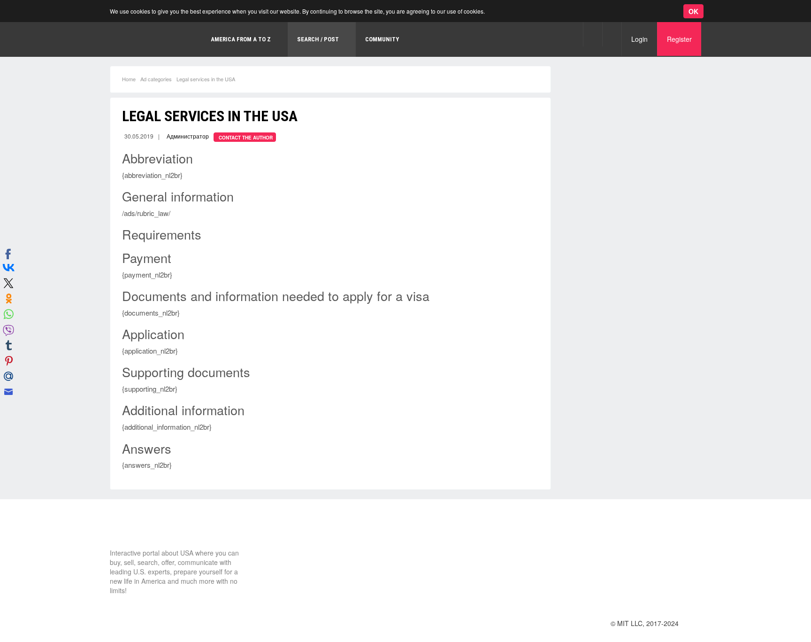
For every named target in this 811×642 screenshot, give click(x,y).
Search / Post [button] (318, 39)
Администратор (188, 136)
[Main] (145, 530)
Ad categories (156, 79)
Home (129, 79)
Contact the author (246, 137)
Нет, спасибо (175, 49)
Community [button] (382, 39)
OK (693, 11)
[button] (592, 34)
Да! (223, 49)
